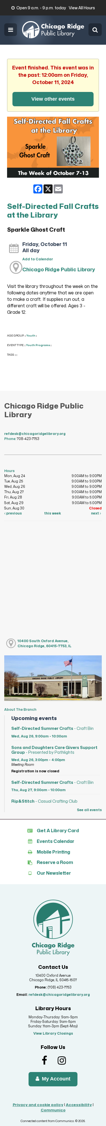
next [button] (95, 513)
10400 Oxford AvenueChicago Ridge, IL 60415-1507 (53, 977)
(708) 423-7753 (59, 987)
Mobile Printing (53, 852)
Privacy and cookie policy (38, 1104)
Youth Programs (38, 345)
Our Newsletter (54, 873)
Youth (30, 335)
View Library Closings (53, 1033)
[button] (10, 29)
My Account (55, 1079)
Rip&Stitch (44, 801)
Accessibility (79, 1104)
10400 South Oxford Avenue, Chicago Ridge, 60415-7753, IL (45, 643)
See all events (89, 809)
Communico (53, 1110)
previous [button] (13, 513)
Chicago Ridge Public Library (58, 269)
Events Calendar (55, 841)
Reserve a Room (55, 862)
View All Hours (82, 7)
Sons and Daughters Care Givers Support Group (54, 749)
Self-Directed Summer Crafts (52, 728)
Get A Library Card (58, 830)
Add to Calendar (37, 259)
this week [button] (52, 513)
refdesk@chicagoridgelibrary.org (35, 433)
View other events (53, 99)
